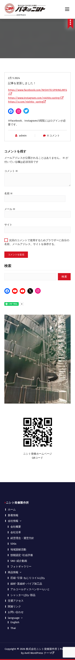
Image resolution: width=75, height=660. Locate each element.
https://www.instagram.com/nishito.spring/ (34, 97)
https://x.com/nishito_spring (25, 101)
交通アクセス (16, 600)
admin (23, 135)
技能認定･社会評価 (21, 555)
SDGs (13, 543)
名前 (8, 193)
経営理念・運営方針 (22, 538)
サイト (8, 224)
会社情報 (13, 520)
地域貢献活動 (18, 549)
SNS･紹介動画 (18, 560)
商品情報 (13, 572)
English (14, 622)
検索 (7, 266)
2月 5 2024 (14, 78)
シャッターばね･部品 (22, 595)
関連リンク (14, 606)
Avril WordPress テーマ (38, 653)
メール (9, 209)
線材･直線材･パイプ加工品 (26, 583)
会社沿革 (15, 532)
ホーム (12, 509)
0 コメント (53, 135)
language (14, 617)
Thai (13, 628)
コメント (11, 171)
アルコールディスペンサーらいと (30, 589)
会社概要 (15, 526)
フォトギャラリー (20, 566)
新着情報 (13, 515)
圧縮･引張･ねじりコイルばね (27, 577)
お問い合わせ (16, 612)
